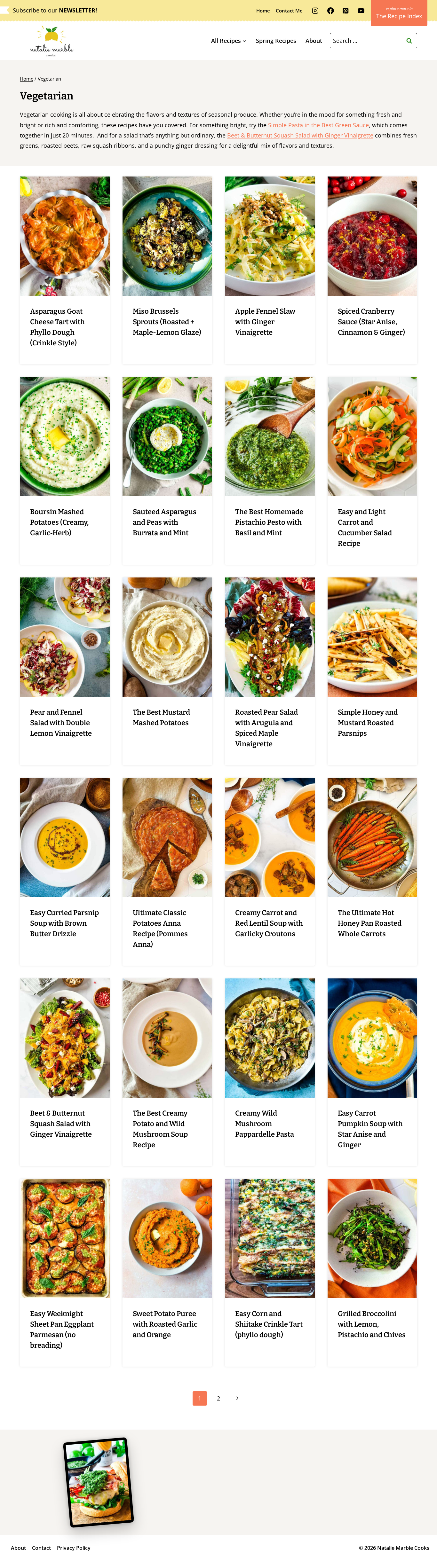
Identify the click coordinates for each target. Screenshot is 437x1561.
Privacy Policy (74, 1547)
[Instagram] (315, 10)
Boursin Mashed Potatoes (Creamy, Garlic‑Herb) (59, 522)
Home (263, 10)
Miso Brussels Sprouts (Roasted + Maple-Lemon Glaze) (167, 322)
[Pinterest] (345, 10)
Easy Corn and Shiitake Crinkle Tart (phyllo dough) (269, 1324)
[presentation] (65, 236)
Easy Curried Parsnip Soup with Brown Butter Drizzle (64, 923)
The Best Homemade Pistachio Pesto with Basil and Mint (269, 522)
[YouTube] (361, 10)
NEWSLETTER (77, 10)
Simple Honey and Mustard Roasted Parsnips (368, 723)
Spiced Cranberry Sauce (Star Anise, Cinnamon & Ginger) (371, 322)
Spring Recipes (276, 40)
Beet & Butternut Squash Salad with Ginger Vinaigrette (300, 135)
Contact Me (289, 10)
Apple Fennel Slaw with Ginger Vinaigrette (265, 322)
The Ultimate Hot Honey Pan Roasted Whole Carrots (369, 923)
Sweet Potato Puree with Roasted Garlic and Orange (165, 1324)
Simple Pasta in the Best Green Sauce (318, 125)
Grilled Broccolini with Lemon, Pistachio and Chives (372, 1324)
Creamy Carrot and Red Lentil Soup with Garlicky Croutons (269, 923)
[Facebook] (330, 10)
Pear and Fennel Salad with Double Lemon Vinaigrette (61, 723)
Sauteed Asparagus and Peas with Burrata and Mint (164, 522)
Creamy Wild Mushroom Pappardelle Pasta (264, 1124)
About (314, 40)
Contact (41, 1547)
